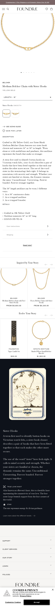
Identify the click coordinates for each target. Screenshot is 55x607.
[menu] (3, 9)
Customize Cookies (13, 602)
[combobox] (27, 97)
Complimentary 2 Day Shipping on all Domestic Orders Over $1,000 (27, 2)
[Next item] (51, 264)
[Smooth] (6, 113)
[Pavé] (15, 113)
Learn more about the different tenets (17, 516)
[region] (27, 597)
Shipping (10, 235)
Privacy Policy (25, 596)
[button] (8, 9)
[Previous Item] (46, 264)
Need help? (27, 245)
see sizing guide (13, 126)
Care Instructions (13, 226)
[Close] (53, 589)
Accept (37, 602)
